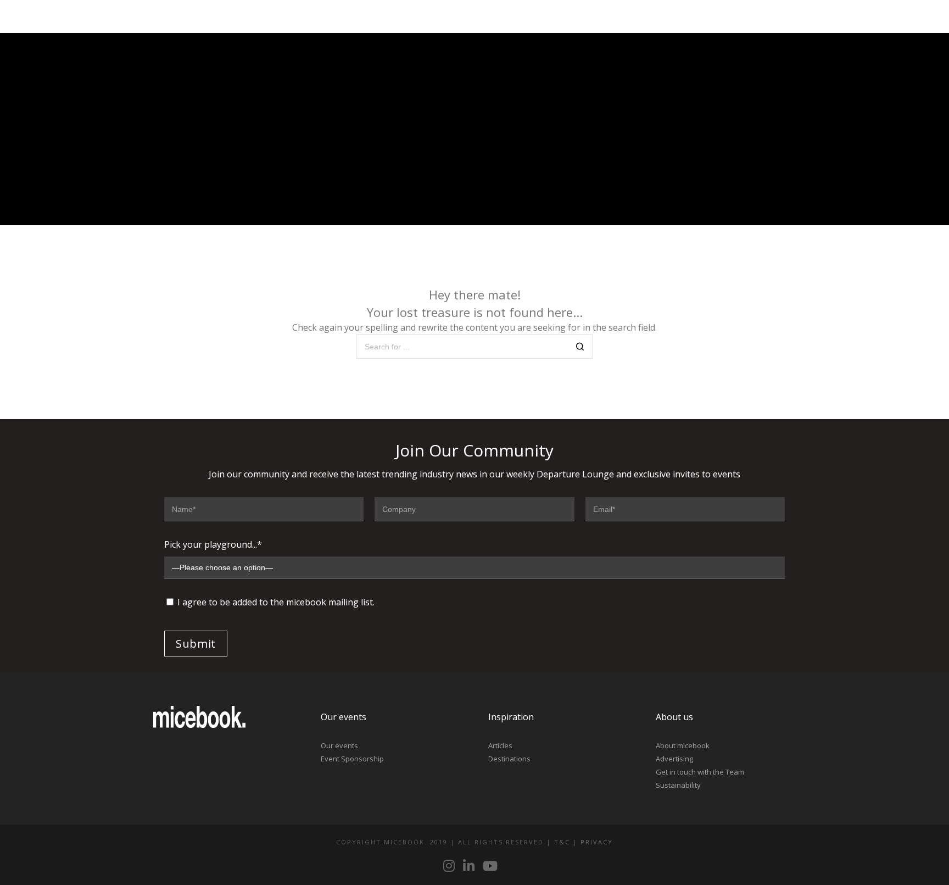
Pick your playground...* (213, 544)
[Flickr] (748, 16)
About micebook (683, 745)
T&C (562, 842)
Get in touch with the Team (700, 772)
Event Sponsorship (352, 759)
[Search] (580, 347)
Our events (339, 745)
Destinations (509, 759)
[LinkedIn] (728, 16)
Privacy (596, 842)
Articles (500, 745)
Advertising (674, 759)
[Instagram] (708, 16)
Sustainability (678, 785)
